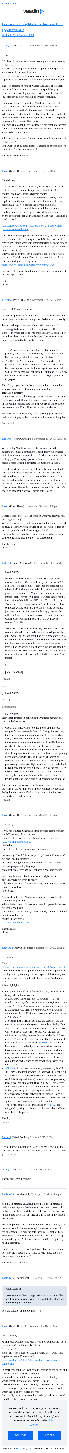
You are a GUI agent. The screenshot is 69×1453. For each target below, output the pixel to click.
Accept (49, 1435)
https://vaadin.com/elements (16, 841)
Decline (20, 1435)
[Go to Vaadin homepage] (33, 11)
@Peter (51, 1104)
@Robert (10, 1068)
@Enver (42, 1042)
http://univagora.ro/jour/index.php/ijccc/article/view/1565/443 (34, 967)
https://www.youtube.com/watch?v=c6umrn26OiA (28, 264)
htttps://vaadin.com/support (16, 922)
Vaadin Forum (9, 3)
